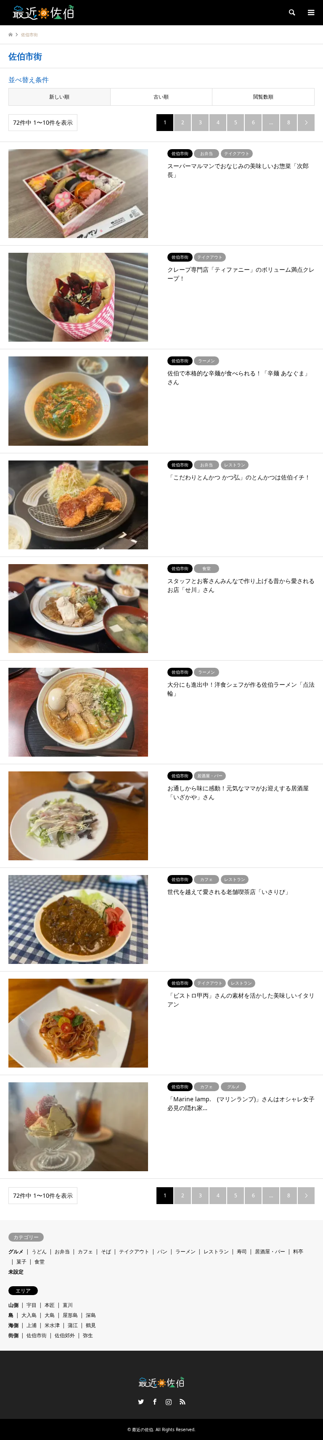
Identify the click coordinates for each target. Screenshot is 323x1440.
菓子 (21, 1261)
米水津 (52, 1325)
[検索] (291, 12)
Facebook (155, 1402)
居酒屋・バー (270, 1251)
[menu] (310, 12)
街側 (13, 1335)
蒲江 (73, 1325)
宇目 (31, 1305)
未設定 (16, 1271)
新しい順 (59, 96)
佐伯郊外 (65, 1335)
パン (162, 1251)
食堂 (39, 1261)
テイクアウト (134, 1251)
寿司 (242, 1251)
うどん (39, 1251)
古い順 (161, 96)
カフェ (85, 1251)
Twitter (141, 1402)
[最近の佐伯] (43, 12)
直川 (68, 1305)
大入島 (29, 1315)
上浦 (31, 1325)
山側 (13, 1305)
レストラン (216, 1251)
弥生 (88, 1335)
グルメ (16, 1251)
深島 (91, 1315)
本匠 (50, 1305)
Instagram (169, 1402)
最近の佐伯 (142, 1429)
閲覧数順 (263, 96)
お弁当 (62, 1251)
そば (106, 1251)
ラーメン (185, 1251)
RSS (182, 1402)
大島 (50, 1315)
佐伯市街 (36, 1335)
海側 (13, 1325)
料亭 (298, 1251)
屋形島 (70, 1315)
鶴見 (91, 1325)
